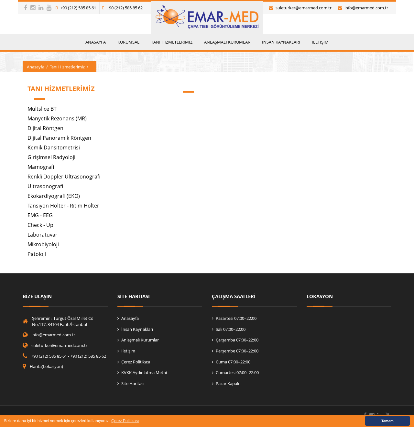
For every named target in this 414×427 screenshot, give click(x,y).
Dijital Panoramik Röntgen (59, 137)
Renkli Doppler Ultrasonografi (63, 176)
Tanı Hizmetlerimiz (67, 67)
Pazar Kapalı (227, 383)
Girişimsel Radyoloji (51, 157)
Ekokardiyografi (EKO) (53, 195)
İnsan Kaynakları (137, 329)
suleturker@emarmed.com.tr (304, 8)
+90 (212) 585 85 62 (125, 8)
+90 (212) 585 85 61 (78, 8)
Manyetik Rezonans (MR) (57, 118)
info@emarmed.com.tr (366, 8)
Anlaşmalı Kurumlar (140, 340)
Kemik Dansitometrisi (53, 147)
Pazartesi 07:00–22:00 (236, 318)
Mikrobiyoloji (43, 244)
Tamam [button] (387, 421)
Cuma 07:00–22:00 (233, 362)
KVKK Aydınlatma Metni (144, 372)
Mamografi (40, 166)
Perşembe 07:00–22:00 (237, 351)
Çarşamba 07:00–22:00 (237, 340)
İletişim (128, 351)
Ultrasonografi (45, 186)
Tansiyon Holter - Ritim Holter (63, 205)
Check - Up (40, 225)
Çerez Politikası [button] (125, 421)
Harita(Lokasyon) (46, 366)
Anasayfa (35, 67)
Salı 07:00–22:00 (230, 329)
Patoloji (36, 254)
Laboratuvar (42, 234)
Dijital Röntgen (45, 128)
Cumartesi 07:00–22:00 (237, 372)
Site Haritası (132, 383)
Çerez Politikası (135, 362)
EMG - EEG (40, 215)
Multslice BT (42, 108)
